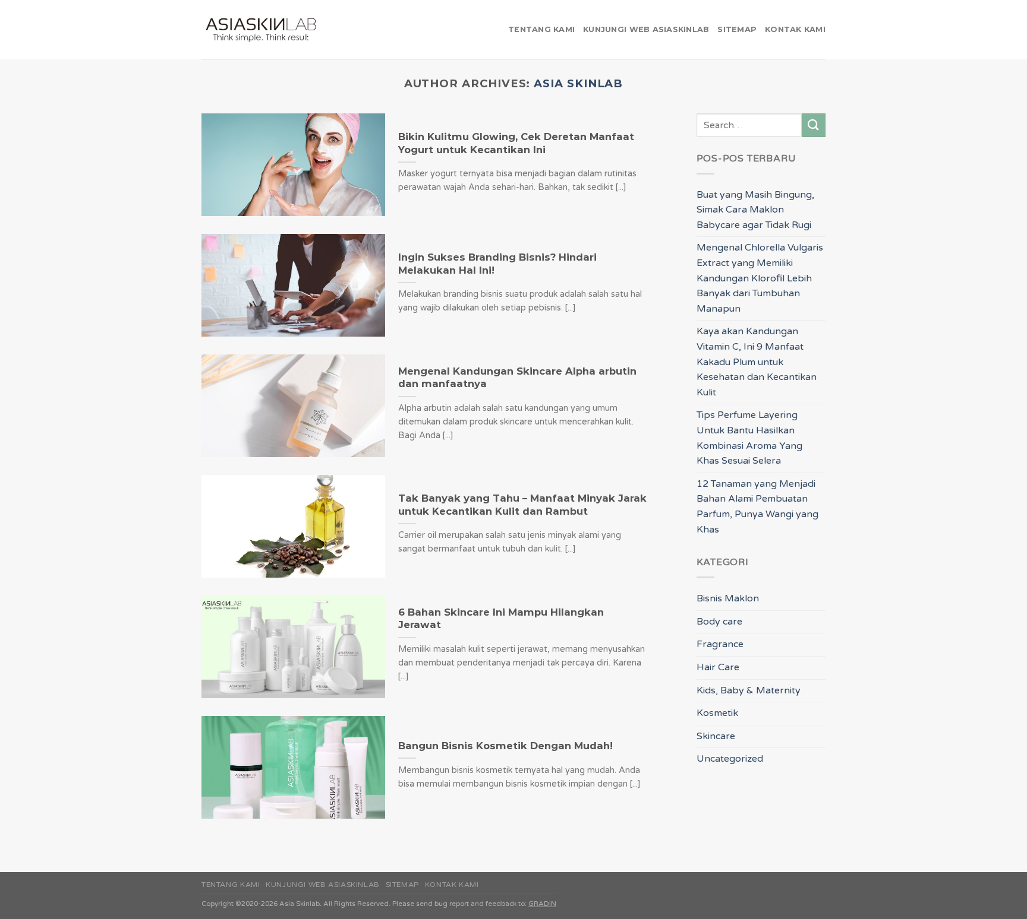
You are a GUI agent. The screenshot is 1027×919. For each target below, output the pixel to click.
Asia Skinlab (578, 83)
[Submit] (814, 125)
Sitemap (737, 29)
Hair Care (718, 667)
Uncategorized (730, 759)
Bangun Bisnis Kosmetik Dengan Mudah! (505, 746)
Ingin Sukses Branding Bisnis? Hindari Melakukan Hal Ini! (497, 263)
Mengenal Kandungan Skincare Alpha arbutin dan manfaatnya (517, 377)
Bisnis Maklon (728, 598)
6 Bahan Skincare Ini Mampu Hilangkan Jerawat (501, 618)
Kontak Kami (795, 29)
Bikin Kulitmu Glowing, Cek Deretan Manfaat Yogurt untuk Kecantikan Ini (516, 143)
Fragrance (720, 644)
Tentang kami (541, 29)
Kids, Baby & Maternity (749, 690)
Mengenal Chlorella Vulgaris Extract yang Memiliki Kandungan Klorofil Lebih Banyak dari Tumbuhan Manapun (760, 278)
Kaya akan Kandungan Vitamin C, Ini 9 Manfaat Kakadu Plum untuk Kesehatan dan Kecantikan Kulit (757, 361)
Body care (719, 622)
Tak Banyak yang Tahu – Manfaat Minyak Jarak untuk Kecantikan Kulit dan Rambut (522, 504)
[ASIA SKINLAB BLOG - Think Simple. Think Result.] (260, 29)
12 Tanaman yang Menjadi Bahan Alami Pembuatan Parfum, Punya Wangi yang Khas (757, 506)
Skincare (716, 736)
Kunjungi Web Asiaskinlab (646, 29)
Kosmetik (717, 713)
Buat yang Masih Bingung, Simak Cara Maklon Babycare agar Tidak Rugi (755, 210)
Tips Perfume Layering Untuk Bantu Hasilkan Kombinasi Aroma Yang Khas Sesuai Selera (749, 438)
